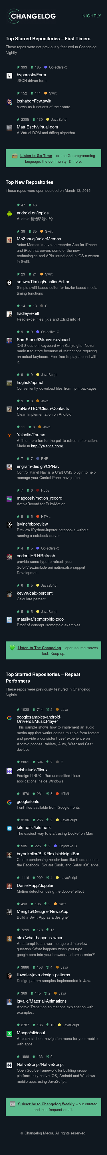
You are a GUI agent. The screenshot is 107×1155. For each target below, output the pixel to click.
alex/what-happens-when (40, 937)
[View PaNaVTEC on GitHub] (9, 410)
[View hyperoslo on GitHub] (9, 76)
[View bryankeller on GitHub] (9, 855)
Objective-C (58, 67)
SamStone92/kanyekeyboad (43, 339)
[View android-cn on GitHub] (9, 215)
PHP (44, 458)
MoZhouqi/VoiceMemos (39, 239)
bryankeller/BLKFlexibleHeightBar (48, 853)
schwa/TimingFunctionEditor (43, 281)
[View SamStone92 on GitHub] (9, 341)
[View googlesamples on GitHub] (9, 719)
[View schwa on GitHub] (9, 283)
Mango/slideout (31, 1032)
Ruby (45, 490)
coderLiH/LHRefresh (36, 555)
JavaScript (59, 119)
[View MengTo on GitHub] (9, 913)
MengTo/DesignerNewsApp (42, 911)
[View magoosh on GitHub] (9, 500)
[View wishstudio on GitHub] (9, 771)
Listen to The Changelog (39, 647)
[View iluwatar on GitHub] (9, 976)
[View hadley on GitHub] (9, 315)
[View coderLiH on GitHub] (9, 557)
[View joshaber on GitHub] (9, 103)
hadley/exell (28, 313)
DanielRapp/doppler (35, 885)
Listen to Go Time (36, 155)
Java (45, 400)
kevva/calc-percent (35, 593)
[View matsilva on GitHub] (9, 621)
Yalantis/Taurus (31, 434)
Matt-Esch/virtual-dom (37, 127)
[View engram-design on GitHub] (9, 468)
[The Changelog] (31, 22)
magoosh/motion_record (39, 498)
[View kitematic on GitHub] (9, 829)
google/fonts (28, 801)
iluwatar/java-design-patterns (43, 974)
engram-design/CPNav (38, 466)
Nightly (91, 16)
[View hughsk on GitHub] (9, 384)
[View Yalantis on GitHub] (9, 436)
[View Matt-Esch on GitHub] (9, 129)
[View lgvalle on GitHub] (9, 1003)
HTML (46, 516)
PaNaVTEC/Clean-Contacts (43, 408)
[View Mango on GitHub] (9, 1034)
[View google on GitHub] (9, 803)
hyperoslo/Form (31, 74)
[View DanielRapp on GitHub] (9, 887)
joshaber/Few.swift (34, 101)
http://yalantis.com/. (47, 445)
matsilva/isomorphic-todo (40, 619)
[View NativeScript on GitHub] (9, 1066)
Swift (52, 92)
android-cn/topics (33, 213)
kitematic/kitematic (34, 827)
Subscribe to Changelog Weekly (46, 1103)
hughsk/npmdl (30, 382)
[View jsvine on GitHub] (9, 526)
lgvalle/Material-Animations (42, 1001)
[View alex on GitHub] (9, 939)
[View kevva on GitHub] (9, 595)
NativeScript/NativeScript (40, 1064)
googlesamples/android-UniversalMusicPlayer (39, 719)
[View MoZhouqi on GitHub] (9, 241)
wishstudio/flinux (32, 769)
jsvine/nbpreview (32, 524)
